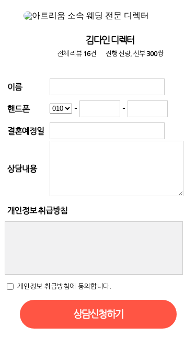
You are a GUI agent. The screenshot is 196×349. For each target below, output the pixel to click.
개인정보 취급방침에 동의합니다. (64, 286)
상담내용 (22, 168)
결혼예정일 (25, 131)
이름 (14, 87)
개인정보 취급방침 (37, 210)
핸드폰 (18, 109)
